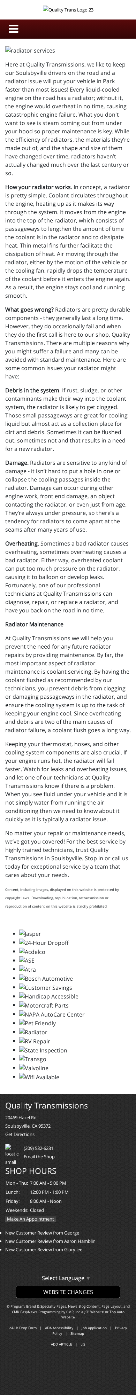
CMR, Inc (73, 1311)
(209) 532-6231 (38, 1148)
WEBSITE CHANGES (68, 1292)
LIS (83, 1344)
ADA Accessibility (59, 1327)
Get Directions (20, 1134)
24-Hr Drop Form (23, 1327)
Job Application (94, 1327)
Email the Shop (39, 1156)
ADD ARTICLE (61, 1344)
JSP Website (94, 1311)
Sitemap (77, 1333)
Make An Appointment (30, 1219)
